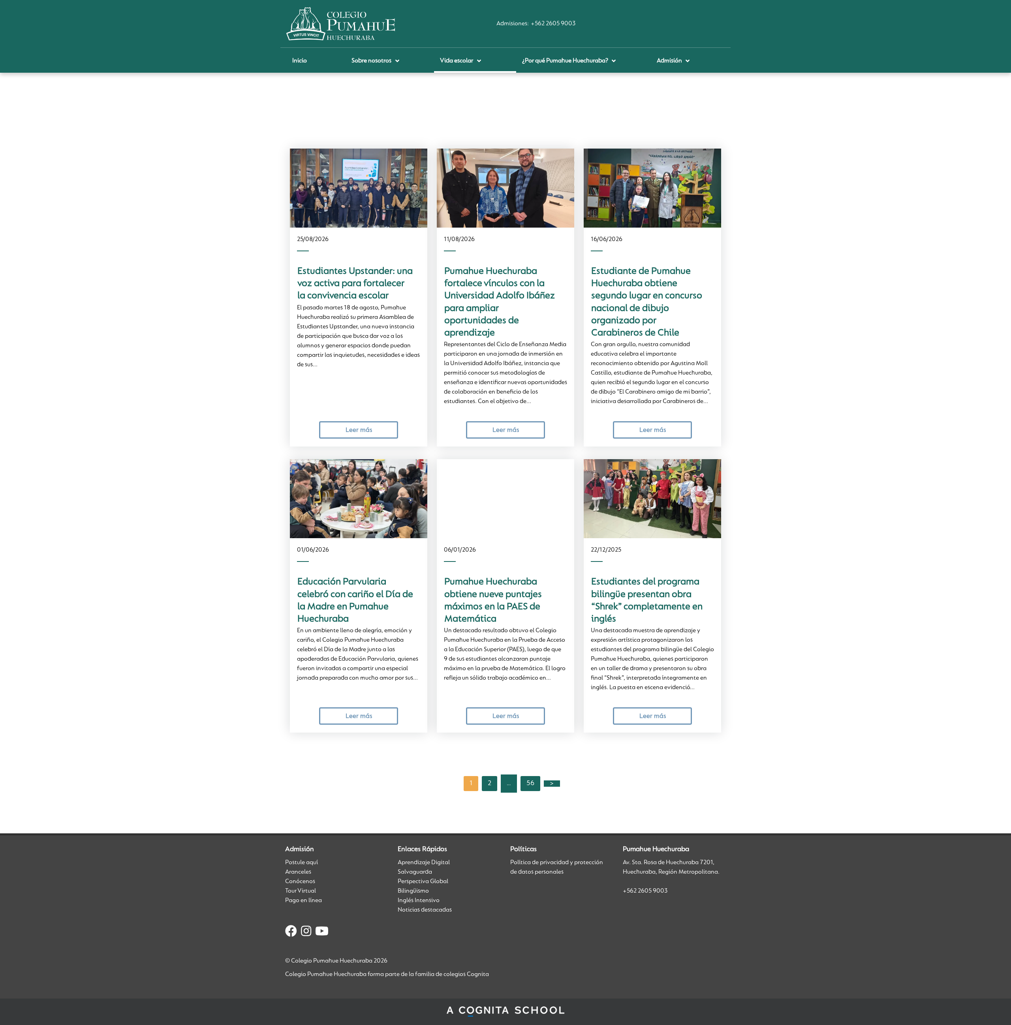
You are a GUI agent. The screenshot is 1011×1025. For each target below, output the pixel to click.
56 (530, 783)
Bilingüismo (413, 891)
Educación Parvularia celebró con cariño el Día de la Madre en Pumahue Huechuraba (355, 600)
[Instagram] (306, 932)
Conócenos (300, 881)
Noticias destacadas (425, 910)
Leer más (359, 430)
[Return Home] (340, 23)
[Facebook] (291, 932)
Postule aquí (301, 862)
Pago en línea (303, 900)
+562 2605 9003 (553, 24)
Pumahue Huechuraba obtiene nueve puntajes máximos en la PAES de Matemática (493, 600)
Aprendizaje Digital (424, 862)
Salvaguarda (415, 872)
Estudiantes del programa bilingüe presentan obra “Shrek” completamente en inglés (647, 600)
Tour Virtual (300, 891)
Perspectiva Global (423, 881)
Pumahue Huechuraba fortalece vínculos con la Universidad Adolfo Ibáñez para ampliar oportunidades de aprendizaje (499, 302)
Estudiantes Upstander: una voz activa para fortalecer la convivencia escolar (355, 283)
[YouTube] (322, 932)
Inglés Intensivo (419, 900)
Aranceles (298, 872)
